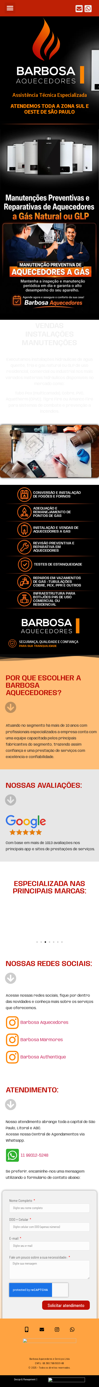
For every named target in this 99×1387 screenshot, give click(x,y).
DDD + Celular (19, 1219)
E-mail (14, 1238)
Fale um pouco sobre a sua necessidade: (38, 1257)
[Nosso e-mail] (42, 1329)
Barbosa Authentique (43, 1057)
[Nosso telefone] (26, 1329)
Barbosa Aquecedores (44, 1022)
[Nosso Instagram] (57, 1329)
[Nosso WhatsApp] (72, 1329)
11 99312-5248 (34, 1155)
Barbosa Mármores (41, 1040)
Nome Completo (21, 1200)
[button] (10, 8)
